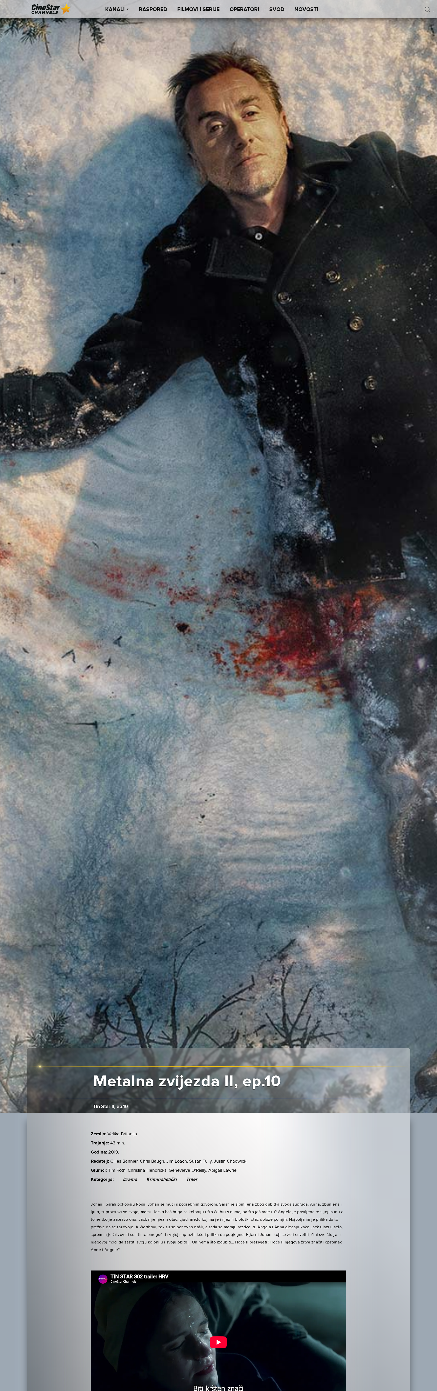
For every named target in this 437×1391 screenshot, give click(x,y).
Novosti (306, 9)
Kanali (115, 9)
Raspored (153, 9)
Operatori (244, 9)
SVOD (276, 9)
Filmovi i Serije (198, 9)
